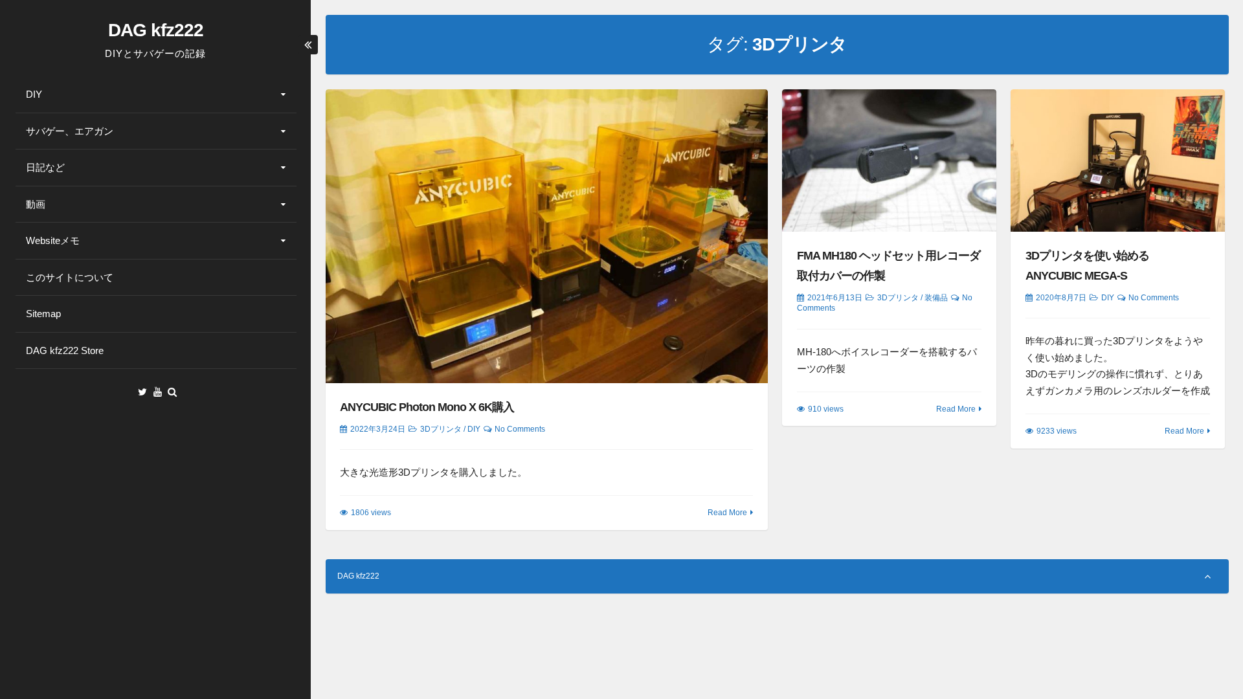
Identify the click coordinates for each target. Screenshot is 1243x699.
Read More (727, 512)
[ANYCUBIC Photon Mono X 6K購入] (547, 236)
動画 (35, 204)
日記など (45, 167)
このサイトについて (69, 277)
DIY (34, 94)
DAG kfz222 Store (65, 350)
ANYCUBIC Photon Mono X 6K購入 (427, 407)
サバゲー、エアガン (69, 131)
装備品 (936, 297)
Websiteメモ (53, 240)
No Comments (520, 429)
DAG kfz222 (155, 30)
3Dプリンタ (441, 429)
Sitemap (43, 313)
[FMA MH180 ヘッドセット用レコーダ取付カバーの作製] (889, 160)
